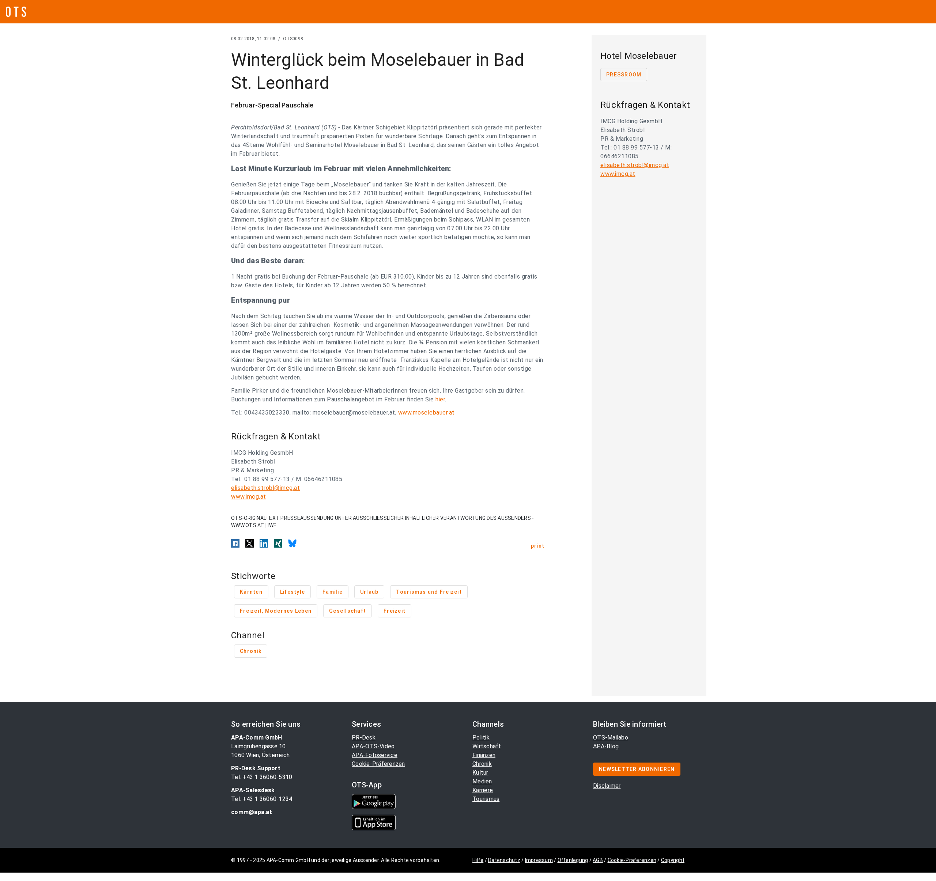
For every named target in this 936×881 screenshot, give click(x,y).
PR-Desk (363, 737)
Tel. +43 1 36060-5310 (261, 777)
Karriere (482, 790)
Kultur (480, 772)
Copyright (672, 860)
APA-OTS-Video (373, 746)
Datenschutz (504, 860)
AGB (598, 860)
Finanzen (483, 755)
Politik (481, 737)
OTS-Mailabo (610, 737)
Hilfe (477, 860)
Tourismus (485, 798)
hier (440, 399)
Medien (482, 781)
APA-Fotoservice (374, 755)
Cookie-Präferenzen (378, 763)
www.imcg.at (248, 496)
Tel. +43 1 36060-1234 (261, 798)
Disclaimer (607, 785)
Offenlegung (573, 860)
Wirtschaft (486, 746)
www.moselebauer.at (426, 412)
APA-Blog (606, 746)
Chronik (482, 763)
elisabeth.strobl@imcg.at (265, 487)
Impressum (539, 860)
